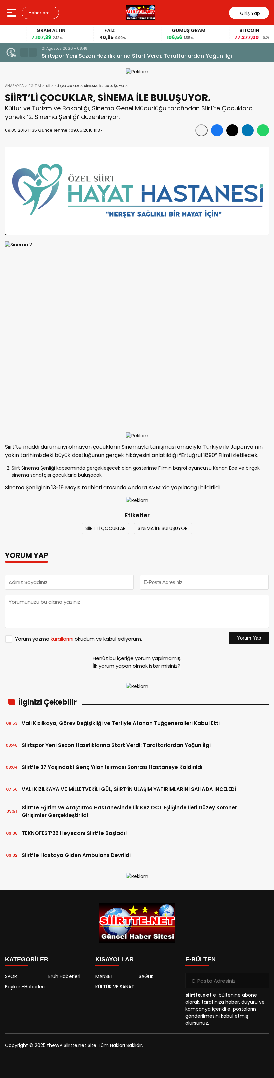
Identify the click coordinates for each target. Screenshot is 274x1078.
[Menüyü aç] (12, 12)
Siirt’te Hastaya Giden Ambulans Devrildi (76, 855)
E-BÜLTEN (200, 959)
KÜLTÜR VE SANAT (114, 986)
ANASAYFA (14, 85)
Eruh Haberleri (64, 976)
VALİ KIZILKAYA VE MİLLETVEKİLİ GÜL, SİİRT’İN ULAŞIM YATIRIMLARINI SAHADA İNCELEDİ (129, 789)
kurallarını (62, 638)
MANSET (104, 976)
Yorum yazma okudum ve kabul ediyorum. (78, 638)
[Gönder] (261, 980)
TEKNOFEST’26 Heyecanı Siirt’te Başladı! (74, 833)
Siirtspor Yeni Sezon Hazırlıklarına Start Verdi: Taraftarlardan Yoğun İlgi (137, 56)
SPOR (11, 976)
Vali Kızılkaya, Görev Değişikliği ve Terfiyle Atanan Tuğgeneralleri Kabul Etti (121, 723)
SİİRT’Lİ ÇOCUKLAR (105, 528)
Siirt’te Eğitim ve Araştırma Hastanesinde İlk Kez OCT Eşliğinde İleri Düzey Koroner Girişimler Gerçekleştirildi (129, 811)
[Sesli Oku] (201, 130)
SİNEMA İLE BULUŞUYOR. (163, 528)
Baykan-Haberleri (25, 986)
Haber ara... (40, 12)
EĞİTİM (35, 85)
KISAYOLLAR (114, 959)
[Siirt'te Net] (140, 12)
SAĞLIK (146, 976)
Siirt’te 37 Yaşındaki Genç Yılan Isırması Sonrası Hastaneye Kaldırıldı (112, 767)
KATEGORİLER (26, 959)
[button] (24, 52)
